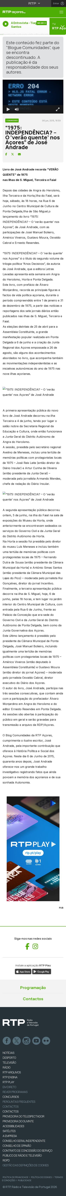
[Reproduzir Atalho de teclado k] (5, 1192)
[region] (33, 598)
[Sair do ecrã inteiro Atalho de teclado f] (60, 1192)
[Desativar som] (14, 1192)
